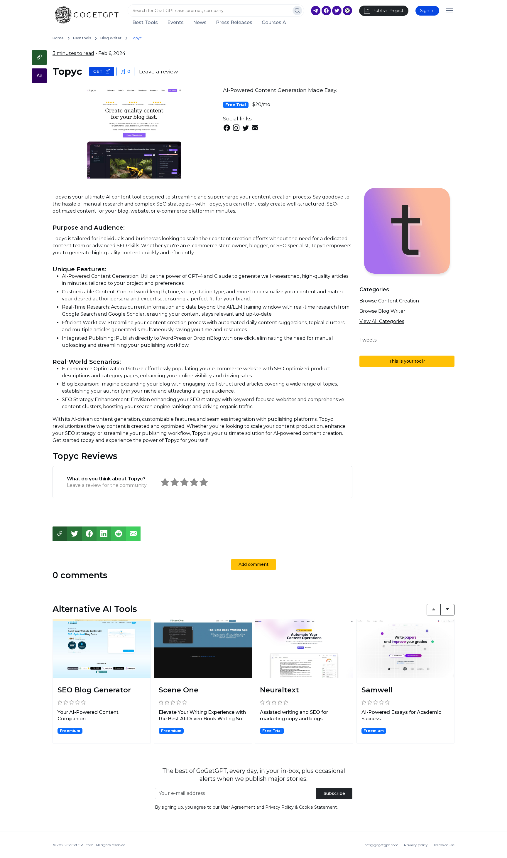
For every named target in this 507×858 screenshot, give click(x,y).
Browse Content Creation (389, 301)
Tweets (367, 340)
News (200, 22)
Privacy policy (416, 845)
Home (58, 38)
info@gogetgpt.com (381, 845)
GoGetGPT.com (80, 845)
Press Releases (234, 22)
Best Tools (145, 22)
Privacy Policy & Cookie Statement (301, 807)
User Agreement (238, 807)
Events (175, 22)
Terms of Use (443, 845)
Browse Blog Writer (382, 311)
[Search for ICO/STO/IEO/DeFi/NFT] (297, 10)
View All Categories (381, 321)
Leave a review (158, 71)
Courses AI (275, 22)
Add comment (253, 564)
